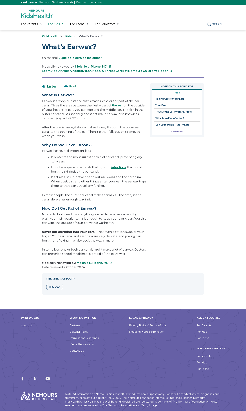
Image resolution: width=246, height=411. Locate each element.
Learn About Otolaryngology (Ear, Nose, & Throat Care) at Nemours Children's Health (107, 71)
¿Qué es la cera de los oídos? (80, 58)
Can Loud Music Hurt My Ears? (172, 124)
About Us (27, 325)
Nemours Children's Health (56, 2)
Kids (68, 36)
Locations (96, 2)
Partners (75, 325)
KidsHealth (50, 36)
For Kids (202, 331)
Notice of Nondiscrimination (146, 331)
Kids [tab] (177, 92)
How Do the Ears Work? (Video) (173, 111)
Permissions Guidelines (84, 338)
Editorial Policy (79, 331)
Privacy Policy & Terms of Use (147, 325)
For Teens (203, 338)
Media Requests (80, 344)
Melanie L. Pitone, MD (93, 66)
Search (217, 24)
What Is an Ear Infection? (169, 118)
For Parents (204, 325)
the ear (117, 105)
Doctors (81, 2)
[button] (49, 86)
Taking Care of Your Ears (169, 98)
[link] (107, 24)
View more (177, 131)
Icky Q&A (54, 286)
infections (118, 167)
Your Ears (160, 105)
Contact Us (77, 350)
